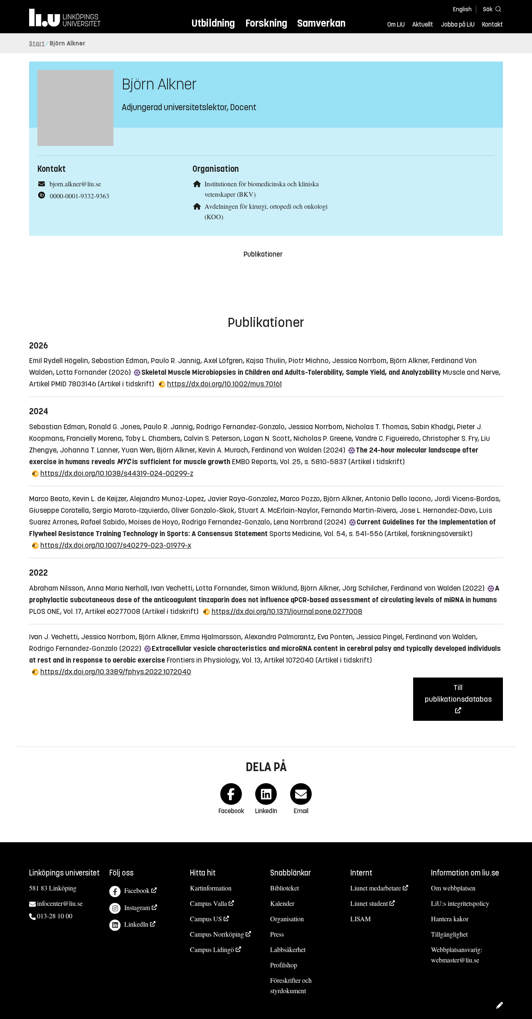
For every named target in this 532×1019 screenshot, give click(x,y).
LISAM (360, 918)
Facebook (137, 890)
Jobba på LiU (458, 24)
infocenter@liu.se (60, 903)
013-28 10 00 (54, 915)
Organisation (287, 918)
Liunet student (369, 903)
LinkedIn (136, 924)
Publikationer (263, 254)
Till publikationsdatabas (458, 693)
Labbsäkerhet (287, 949)
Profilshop (283, 964)
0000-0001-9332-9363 (79, 195)
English (462, 9)
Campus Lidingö (212, 949)
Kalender (282, 903)
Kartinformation (211, 887)
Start (37, 43)
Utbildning (213, 23)
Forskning (266, 23)
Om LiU (396, 24)
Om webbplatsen (453, 887)
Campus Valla (208, 903)
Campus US (206, 918)
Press (277, 934)
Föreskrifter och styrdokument (291, 985)
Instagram (137, 907)
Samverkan (321, 23)
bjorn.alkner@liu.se (75, 183)
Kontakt (492, 24)
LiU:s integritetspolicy (460, 903)
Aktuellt (422, 24)
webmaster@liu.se (455, 959)
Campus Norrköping (217, 934)
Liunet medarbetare (375, 887)
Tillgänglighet (449, 934)
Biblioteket (284, 887)
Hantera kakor (449, 918)
